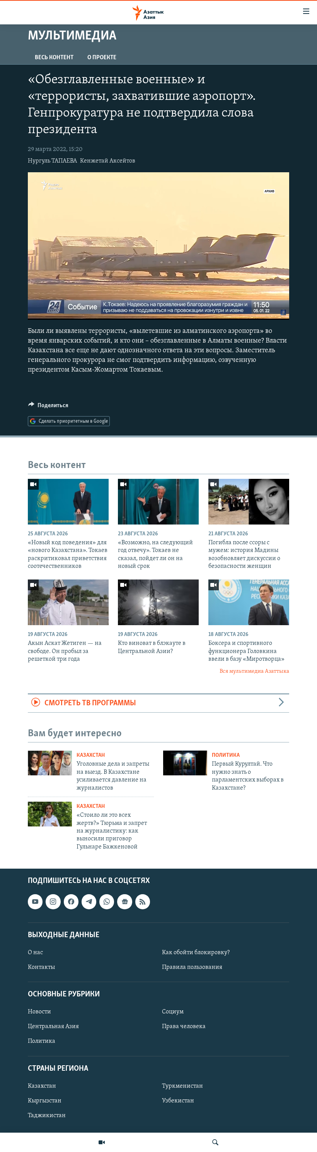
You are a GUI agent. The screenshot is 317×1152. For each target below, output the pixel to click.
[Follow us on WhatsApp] (106, 901)
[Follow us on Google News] (124, 901)
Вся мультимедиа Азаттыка (254, 671)
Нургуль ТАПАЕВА (52, 161)
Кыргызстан (44, 1101)
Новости (39, 1012)
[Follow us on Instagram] (53, 901)
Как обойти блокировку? (196, 953)
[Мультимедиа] (101, 1142)
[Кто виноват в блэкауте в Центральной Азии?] (158, 602)
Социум (173, 1012)
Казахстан (91, 755)
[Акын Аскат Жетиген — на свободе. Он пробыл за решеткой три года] (68, 602)
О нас (35, 953)
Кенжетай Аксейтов (107, 161)
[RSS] (142, 901)
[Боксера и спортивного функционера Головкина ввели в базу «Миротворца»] (248, 602)
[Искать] (215, 1142)
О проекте (101, 58)
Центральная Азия (53, 1027)
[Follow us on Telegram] (89, 901)
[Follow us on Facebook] (71, 901)
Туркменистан (182, 1086)
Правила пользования (192, 967)
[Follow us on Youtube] (35, 901)
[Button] (48, 407)
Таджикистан (47, 1116)
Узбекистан (178, 1101)
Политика (226, 755)
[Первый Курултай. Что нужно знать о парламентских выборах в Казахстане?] (185, 763)
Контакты (41, 967)
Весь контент (54, 58)
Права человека (184, 1027)
